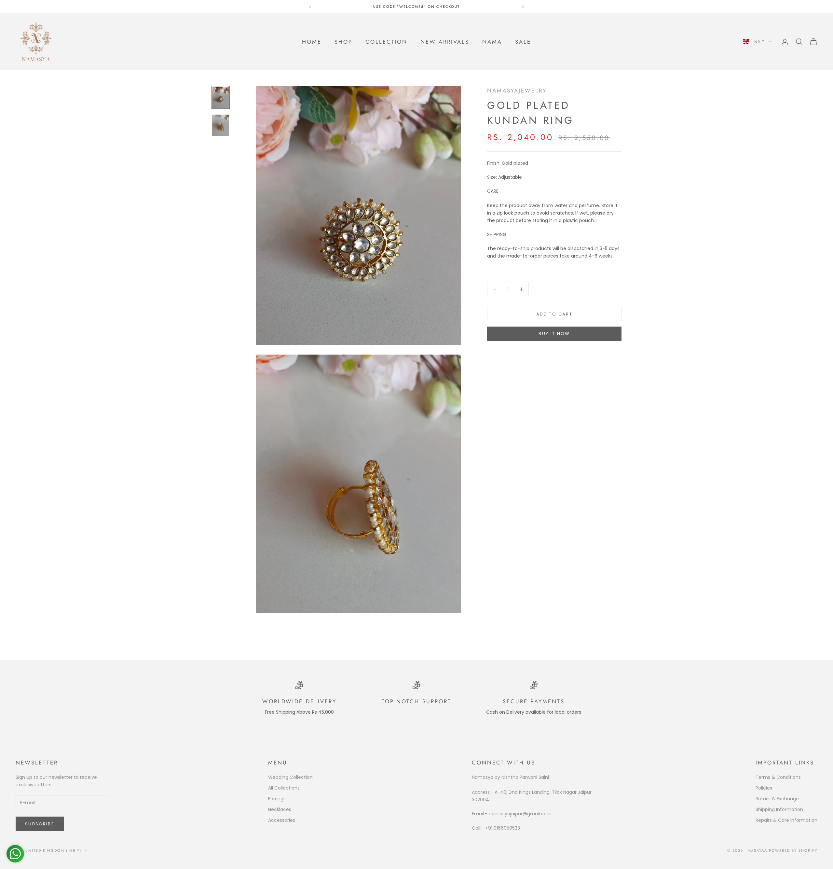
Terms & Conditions (778, 777)
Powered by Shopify (793, 850)
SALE (523, 42)
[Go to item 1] (221, 97)
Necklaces (279, 809)
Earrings (277, 798)
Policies (764, 788)
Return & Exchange (777, 798)
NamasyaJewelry (517, 90)
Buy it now (554, 333)
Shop (343, 42)
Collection (386, 42)
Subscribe (39, 824)
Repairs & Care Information (786, 820)
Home (311, 42)
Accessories (281, 820)
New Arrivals (444, 42)
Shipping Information (779, 809)
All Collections (284, 788)
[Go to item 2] (221, 125)
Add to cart (554, 314)
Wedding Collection (290, 777)
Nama (492, 42)
